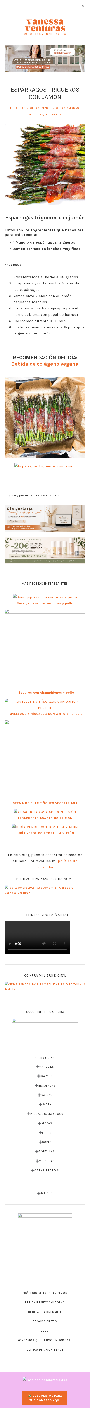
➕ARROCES (45, 1066)
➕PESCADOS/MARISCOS (44, 1113)
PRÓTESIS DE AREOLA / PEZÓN (45, 1293)
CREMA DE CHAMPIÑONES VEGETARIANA (45, 803)
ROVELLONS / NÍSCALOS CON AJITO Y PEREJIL (45, 714)
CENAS (46, 108)
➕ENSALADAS (45, 1085)
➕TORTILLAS (45, 1151)
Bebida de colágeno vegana (45, 364)
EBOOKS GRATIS (45, 1321)
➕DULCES (45, 1193)
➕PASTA (45, 1104)
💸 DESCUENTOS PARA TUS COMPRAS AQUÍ (45, 1398)
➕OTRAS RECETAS (45, 1170)
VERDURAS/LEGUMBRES (45, 114)
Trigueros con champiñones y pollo (45, 692)
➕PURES (45, 1132)
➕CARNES (45, 1076)
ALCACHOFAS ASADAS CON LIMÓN (45, 818)
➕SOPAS (45, 1142)
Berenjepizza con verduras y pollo (45, 603)
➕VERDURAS (45, 1161)
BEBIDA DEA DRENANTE (45, 1312)
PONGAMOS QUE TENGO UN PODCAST (45, 1340)
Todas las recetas (24, 108)
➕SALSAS (44, 1095)
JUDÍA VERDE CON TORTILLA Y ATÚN (45, 833)
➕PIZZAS (45, 1123)
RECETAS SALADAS (66, 108)
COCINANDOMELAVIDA (45, 27)
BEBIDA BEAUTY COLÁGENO (45, 1302)
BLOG (45, 1330)
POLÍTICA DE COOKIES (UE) (45, 1349)
